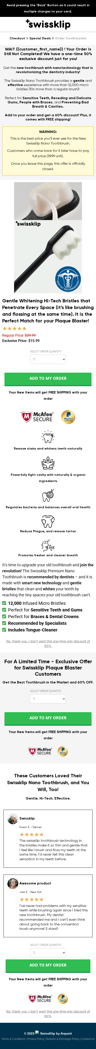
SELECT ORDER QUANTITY (45, 351)
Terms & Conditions (13, 1039)
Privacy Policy (35, 1039)
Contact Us (88, 1039)
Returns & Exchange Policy (62, 1039)
